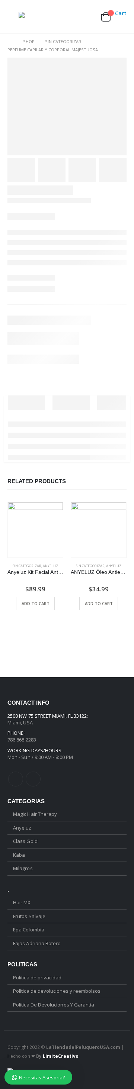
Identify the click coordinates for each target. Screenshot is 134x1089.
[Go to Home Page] (10, 42)
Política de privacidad (37, 977)
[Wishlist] (88, 17)
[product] (35, 530)
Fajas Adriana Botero (37, 943)
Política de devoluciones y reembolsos (56, 991)
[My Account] (71, 17)
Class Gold (25, 841)
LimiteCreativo (61, 1056)
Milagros (23, 868)
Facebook (15, 779)
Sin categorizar (27, 565)
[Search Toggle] (54, 17)
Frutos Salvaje (29, 916)
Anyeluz (50, 565)
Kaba (19, 855)
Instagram (33, 779)
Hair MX (22, 902)
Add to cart (36, 603)
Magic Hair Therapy (35, 814)
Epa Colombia (28, 929)
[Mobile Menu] (13, 16)
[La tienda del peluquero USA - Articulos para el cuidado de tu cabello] (33, 17)
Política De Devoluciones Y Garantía (53, 1004)
